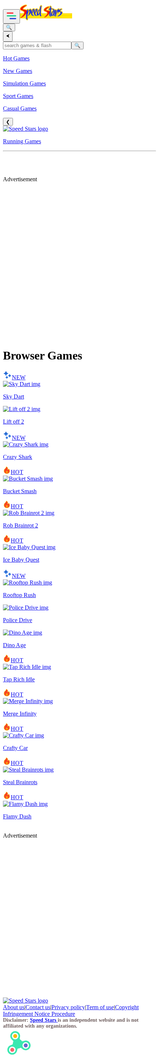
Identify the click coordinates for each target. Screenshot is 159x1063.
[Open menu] (11, 16)
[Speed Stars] (46, 19)
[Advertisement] (79, 262)
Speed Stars (44, 1020)
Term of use (100, 1007)
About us (13, 1007)
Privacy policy (68, 1007)
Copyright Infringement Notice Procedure (71, 1010)
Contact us (38, 1007)
